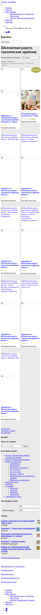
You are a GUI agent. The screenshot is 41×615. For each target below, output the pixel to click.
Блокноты (14, 488)
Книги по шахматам (8, 62)
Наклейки (14, 492)
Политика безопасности (10, 558)
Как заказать (6, 433)
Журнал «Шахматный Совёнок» (18, 460)
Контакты (9, 604)
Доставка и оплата (8, 431)
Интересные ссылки (9, 582)
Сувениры (9, 486)
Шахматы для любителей (20, 480)
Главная (4, 61)
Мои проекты (10, 594)
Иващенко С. (15, 466)
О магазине (5, 429)
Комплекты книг (12, 482)
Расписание (14, 494)
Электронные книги (13, 497)
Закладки (13, 490)
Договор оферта (7, 570)
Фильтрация (8, 510)
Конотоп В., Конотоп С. (19, 468)
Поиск (25, 446)
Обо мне (8, 592)
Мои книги (14, 598)
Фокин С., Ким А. (17, 474)
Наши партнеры (7, 574)
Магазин (8, 602)
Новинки (9, 484)
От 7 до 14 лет (15, 472)
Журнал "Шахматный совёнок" (17, 456)
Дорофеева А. (15, 464)
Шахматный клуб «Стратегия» (13, 566)
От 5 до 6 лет (15, 470)
